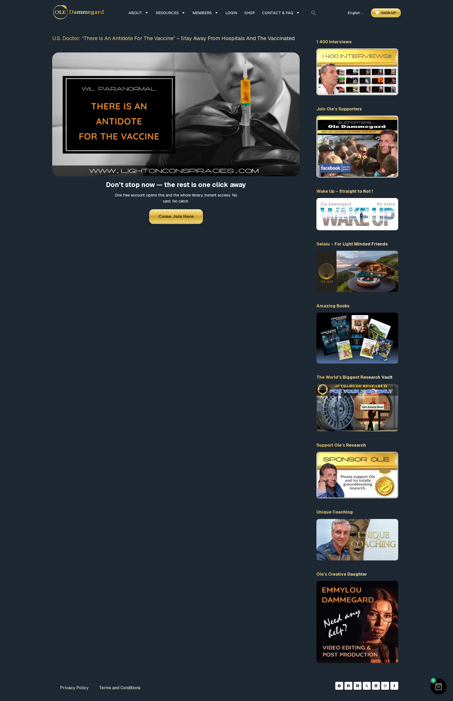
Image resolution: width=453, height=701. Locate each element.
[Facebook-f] (394, 686)
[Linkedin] (376, 686)
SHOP (249, 12)
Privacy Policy (74, 688)
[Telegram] (339, 686)
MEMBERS (202, 12)
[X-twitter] (367, 686)
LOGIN (231, 12)
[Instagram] (385, 686)
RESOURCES (167, 12)
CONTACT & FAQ (277, 12)
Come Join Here (176, 216)
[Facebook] (348, 686)
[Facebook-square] (358, 686)
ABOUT (135, 12)
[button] (313, 13)
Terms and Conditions (120, 688)
